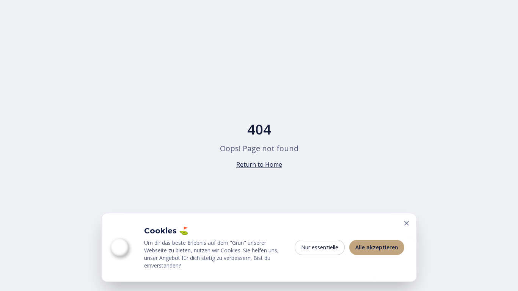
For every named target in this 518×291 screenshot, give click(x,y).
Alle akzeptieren (376, 247)
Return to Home (259, 164)
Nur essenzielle (319, 247)
